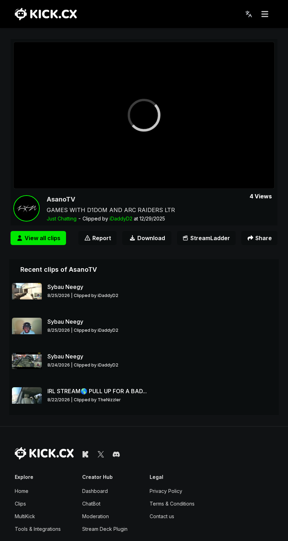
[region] (144, 115)
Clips (20, 504)
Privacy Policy (166, 491)
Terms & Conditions (172, 504)
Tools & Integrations (38, 529)
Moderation (95, 516)
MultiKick (25, 516)
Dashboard (95, 491)
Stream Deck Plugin (104, 529)
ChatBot (91, 504)
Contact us (162, 516)
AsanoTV (61, 199)
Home (21, 491)
